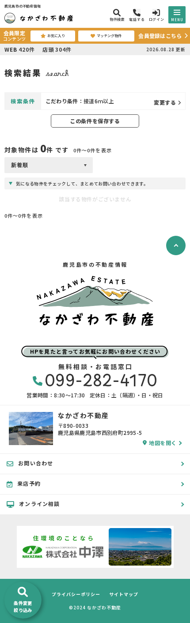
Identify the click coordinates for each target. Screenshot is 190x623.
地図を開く (163, 443)
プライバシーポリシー (76, 594)
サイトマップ (123, 594)
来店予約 (29, 483)
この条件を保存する (95, 121)
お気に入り (56, 35)
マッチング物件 (109, 35)
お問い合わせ (35, 463)
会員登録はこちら (160, 35)
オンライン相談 (39, 503)
